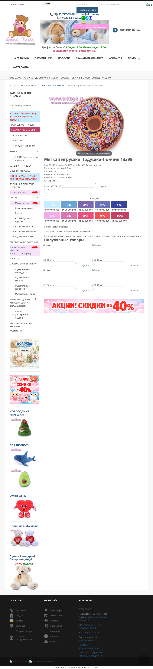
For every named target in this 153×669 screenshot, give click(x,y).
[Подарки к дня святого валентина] (24, 353)
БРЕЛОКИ (14, 258)
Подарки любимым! (24, 526)
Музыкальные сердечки (22, 287)
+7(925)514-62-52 (70, 18)
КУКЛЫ (13, 197)
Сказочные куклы (24, 208)
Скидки (19, 615)
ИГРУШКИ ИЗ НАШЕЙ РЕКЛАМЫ (21, 325)
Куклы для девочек (25, 226)
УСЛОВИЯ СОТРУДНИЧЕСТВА (96, 78)
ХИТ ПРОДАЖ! (19, 444)
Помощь (54, 636)
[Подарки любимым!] (24, 538)
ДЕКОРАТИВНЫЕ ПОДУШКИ (24, 242)
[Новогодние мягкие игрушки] (24, 427)
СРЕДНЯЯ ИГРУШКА (20, 170)
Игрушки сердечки (25, 145)
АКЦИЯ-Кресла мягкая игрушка (26, 159)
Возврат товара (24, 631)
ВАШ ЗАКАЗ (16, 78)
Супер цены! (18, 496)
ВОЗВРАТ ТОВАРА (69, 78)
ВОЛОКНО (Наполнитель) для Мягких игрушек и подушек (23, 116)
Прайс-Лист (56, 625)
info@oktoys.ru (89, 14)
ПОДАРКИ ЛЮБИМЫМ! (23, 129)
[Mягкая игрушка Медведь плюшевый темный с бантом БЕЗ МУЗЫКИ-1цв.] (47, 245)
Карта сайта (56, 641)
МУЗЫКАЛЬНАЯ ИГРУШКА (23, 263)
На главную (56, 610)
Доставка (20, 625)
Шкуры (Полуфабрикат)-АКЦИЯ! (23, 314)
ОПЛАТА (28, 78)
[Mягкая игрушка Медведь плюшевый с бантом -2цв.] (96, 270)
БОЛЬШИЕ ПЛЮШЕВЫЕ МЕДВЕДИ (22, 186)
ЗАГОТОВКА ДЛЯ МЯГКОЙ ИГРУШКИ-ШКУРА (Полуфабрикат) (23, 302)
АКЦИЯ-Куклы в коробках (23, 220)
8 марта (19, 140)
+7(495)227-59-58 (64, 14)
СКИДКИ (53, 78)
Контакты (55, 631)
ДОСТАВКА (40, 78)
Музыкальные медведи (22, 271)
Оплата (19, 620)
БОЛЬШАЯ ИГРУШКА (20, 165)
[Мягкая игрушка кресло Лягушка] (96, 245)
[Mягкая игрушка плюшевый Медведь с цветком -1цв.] (47, 270)
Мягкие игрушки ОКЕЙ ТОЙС (21, 107)
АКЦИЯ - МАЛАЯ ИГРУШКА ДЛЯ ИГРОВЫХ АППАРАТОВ (23, 177)
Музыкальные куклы (25, 236)
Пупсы (18, 213)
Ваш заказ (21, 610)
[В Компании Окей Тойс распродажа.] (24, 576)
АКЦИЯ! (13, 151)
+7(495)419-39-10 (93, 632)
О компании (56, 615)
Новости (54, 620)
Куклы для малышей (25, 231)
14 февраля (21, 135)
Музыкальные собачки (22, 279)
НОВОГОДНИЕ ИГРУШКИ (22, 124)
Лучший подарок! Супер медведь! (22, 557)
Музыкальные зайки (25, 293)
